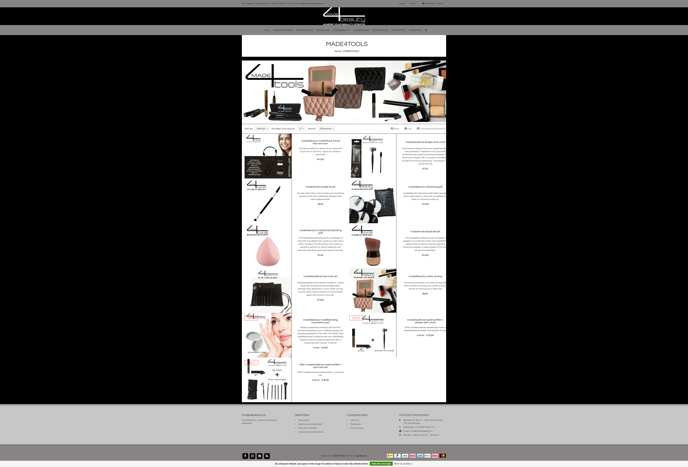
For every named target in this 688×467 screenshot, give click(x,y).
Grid (396, 128)
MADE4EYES (398, 30)
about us (355, 420)
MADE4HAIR (323, 30)
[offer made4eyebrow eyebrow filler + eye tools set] (268, 380)
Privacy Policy (357, 428)
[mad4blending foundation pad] (268, 335)
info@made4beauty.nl (421, 431)
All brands (325, 128)
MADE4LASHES (304, 30)
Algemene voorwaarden (310, 424)
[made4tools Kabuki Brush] (373, 246)
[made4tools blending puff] (268, 246)
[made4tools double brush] (268, 201)
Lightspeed (361, 456)
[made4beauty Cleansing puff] (373, 201)
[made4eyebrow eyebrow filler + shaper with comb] (373, 335)
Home (267, 30)
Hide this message (381, 464)
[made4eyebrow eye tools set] (268, 290)
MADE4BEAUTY (341, 30)
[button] (426, 30)
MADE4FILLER (361, 30)
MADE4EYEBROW (283, 30)
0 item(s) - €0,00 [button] (433, 3)
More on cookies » (403, 464)
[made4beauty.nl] (344, 16)
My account (303, 420)
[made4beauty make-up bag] (373, 290)
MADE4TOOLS (380, 30)
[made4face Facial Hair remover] (268, 156)
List (409, 128)
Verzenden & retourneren (311, 432)
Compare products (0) (432, 128)
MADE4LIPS (415, 30)
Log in (402, 3)
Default (261, 128)
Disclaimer (356, 424)
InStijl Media (339, 456)
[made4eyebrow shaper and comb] (373, 156)
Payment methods (307, 428)
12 (300, 128)
